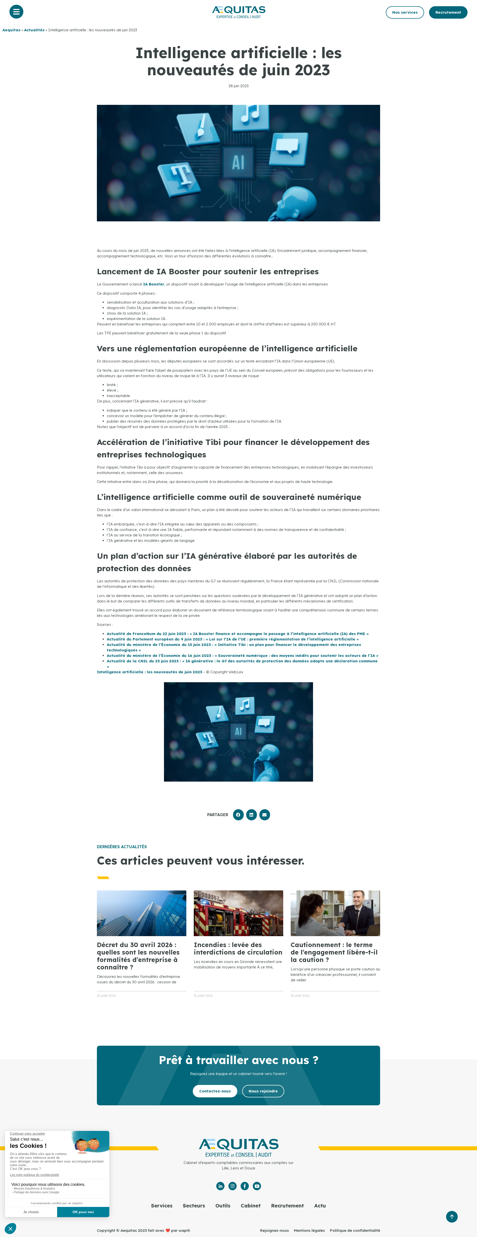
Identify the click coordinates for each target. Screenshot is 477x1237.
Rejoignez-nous (274, 1230)
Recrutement (287, 1205)
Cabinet (251, 1205)
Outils (222, 1205)
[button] (238, 814)
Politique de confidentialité (355, 1230)
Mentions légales (309, 1230)
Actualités (34, 30)
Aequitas (11, 30)
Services (161, 1205)
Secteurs (194, 1205)
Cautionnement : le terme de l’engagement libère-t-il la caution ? (334, 952)
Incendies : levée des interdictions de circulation (238, 948)
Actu (320, 1205)
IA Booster (153, 284)
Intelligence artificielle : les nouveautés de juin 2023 (149, 672)
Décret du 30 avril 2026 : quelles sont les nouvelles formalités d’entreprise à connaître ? (138, 956)
